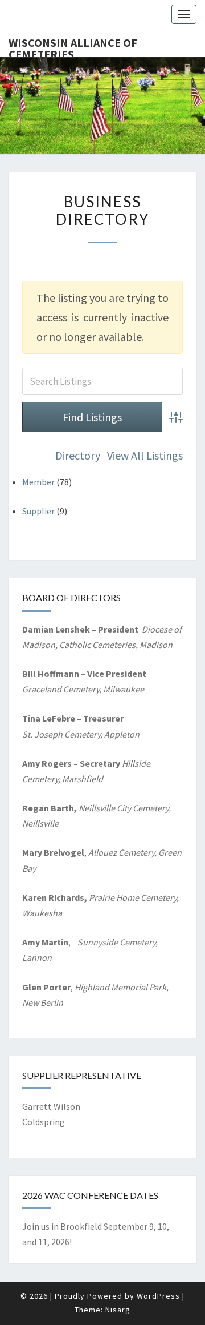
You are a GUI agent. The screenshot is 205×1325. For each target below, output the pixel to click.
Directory (77, 455)
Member (38, 482)
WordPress (158, 1296)
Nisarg (117, 1309)
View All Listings (145, 455)
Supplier (38, 511)
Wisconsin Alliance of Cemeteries (73, 46)
